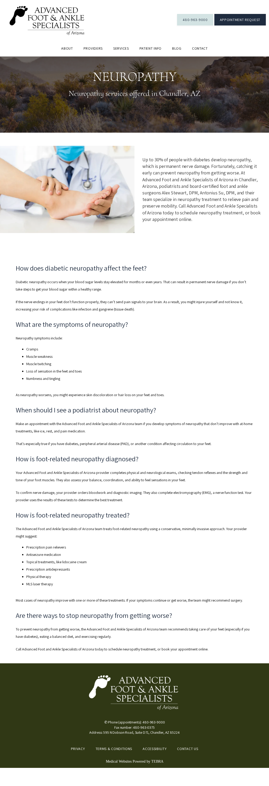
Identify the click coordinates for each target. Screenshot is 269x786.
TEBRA (157, 761)
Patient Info (150, 48)
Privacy (78, 748)
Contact (200, 48)
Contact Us (187, 748)
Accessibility (155, 748)
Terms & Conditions (114, 748)
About (67, 48)
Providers (93, 48)
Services (121, 48)
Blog (177, 48)
